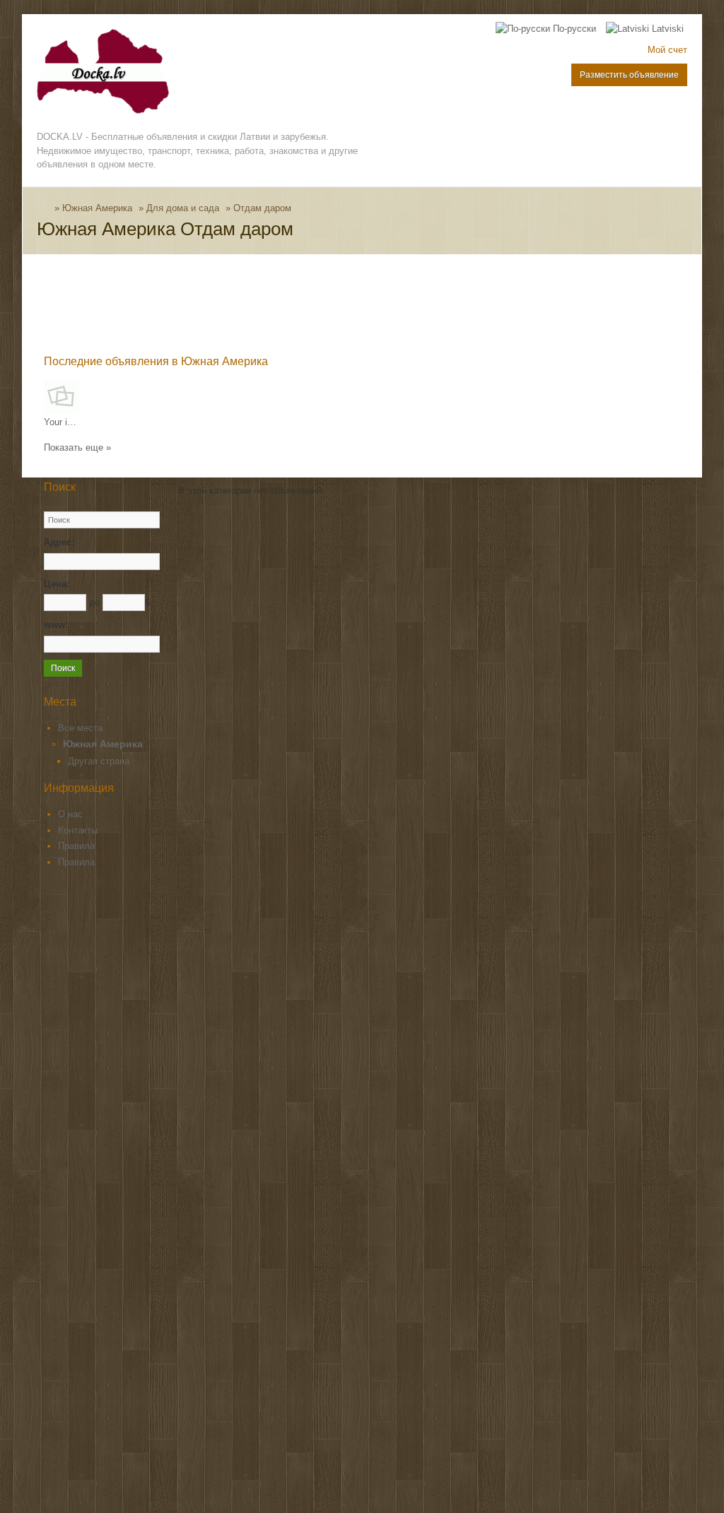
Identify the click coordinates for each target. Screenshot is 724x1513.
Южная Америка (97, 208)
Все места (80, 728)
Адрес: (59, 542)
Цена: (56, 583)
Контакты (78, 830)
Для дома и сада (182, 208)
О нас (70, 814)
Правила (76, 846)
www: (56, 624)
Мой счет (667, 49)
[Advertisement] (301, 307)
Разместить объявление (629, 75)
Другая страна (98, 761)
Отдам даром (262, 208)
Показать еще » (77, 447)
